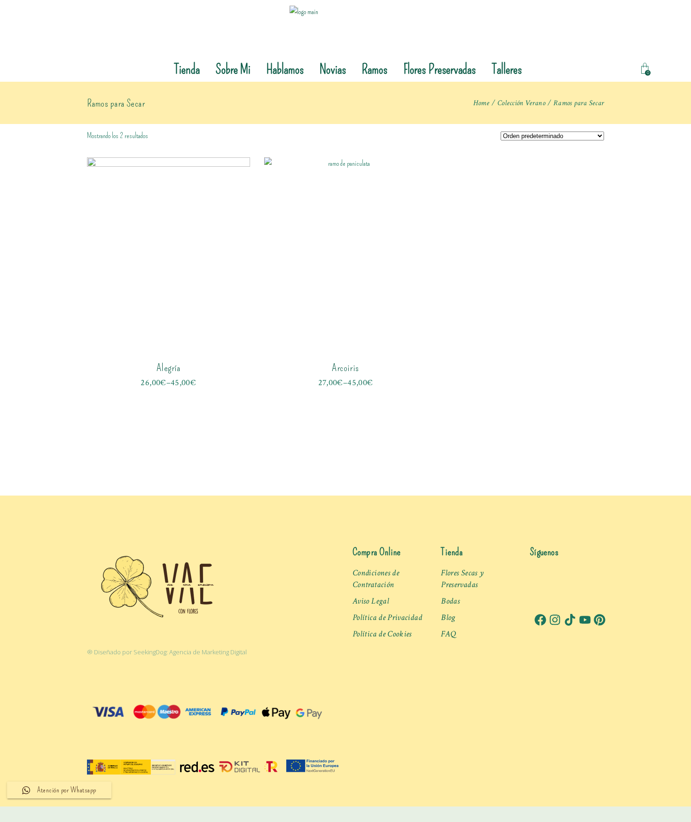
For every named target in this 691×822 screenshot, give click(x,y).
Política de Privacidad (387, 617)
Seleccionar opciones (168, 377)
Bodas (450, 601)
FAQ (448, 633)
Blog (448, 617)
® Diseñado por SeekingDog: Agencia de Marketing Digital (167, 652)
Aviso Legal (371, 601)
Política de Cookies (382, 633)
